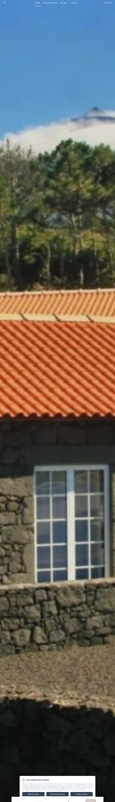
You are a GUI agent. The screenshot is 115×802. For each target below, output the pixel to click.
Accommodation (50, 3)
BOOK (109, 3)
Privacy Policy (81, 789)
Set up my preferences (57, 794)
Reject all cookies (33, 794)
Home (37, 3)
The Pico (64, 3)
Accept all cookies (81, 794)
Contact (74, 3)
